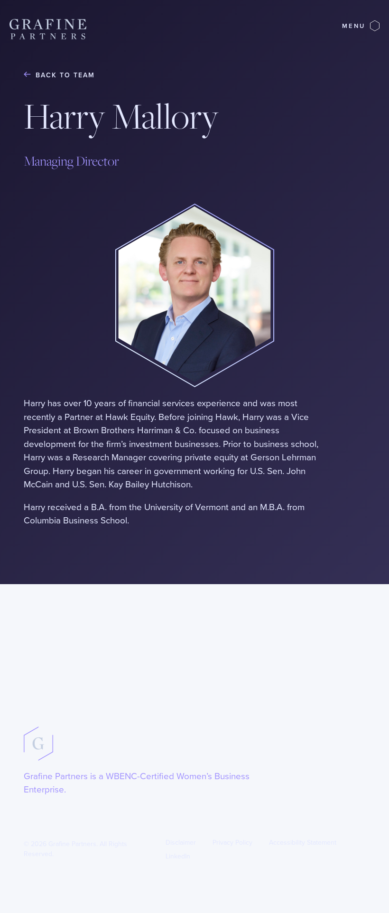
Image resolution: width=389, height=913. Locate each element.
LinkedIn (178, 856)
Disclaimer (181, 843)
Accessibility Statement (302, 843)
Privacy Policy (232, 843)
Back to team (65, 75)
